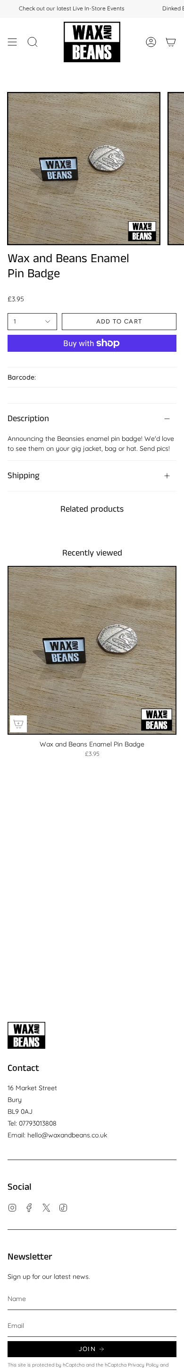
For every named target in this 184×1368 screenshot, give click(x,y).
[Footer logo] (26, 1035)
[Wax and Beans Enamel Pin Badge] (92, 650)
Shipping (23, 476)
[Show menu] (12, 42)
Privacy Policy (143, 1364)
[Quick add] (18, 723)
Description (28, 419)
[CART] (171, 42)
